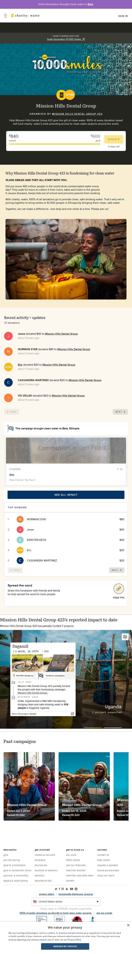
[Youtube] (71, 889)
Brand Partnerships (108, 870)
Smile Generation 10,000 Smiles (64, 39)
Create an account (45, 855)
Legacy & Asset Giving (15, 880)
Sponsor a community (15, 875)
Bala (90, 4)
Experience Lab (43, 880)
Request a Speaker (107, 865)
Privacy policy (46, 894)
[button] (65, 946)
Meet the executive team (80, 875)
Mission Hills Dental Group (61, 334)
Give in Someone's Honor (17, 870)
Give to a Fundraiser (14, 865)
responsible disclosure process (75, 894)
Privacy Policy (74, 939)
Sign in (123, 16)
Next (118, 411)
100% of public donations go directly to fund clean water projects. (56, 913)
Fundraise (40, 860)
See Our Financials (76, 865)
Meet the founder (76, 870)
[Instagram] (63, 889)
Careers (70, 880)
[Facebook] (59, 889)
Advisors (40, 875)
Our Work (71, 855)
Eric (20, 365)
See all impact (66, 495)
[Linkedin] (76, 889)
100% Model (73, 860)
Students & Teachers (46, 870)
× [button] (128, 925)
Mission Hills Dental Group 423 (77, 114)
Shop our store (105, 875)
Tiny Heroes (41, 865)
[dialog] (66, 938)
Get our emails (104, 913)
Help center (103, 860)
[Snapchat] (66, 889)
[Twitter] (56, 889)
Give (5, 855)
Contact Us (103, 855)
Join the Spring (11, 860)
